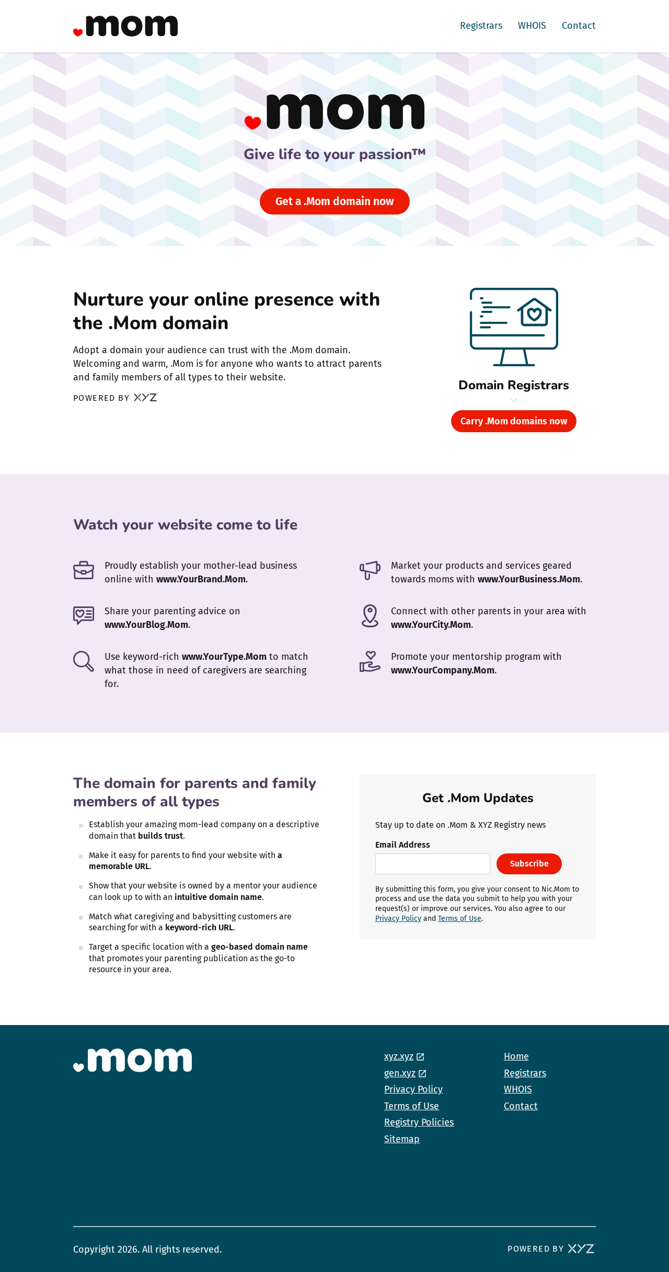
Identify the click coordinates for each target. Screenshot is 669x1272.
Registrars (481, 25)
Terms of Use (459, 918)
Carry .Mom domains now (513, 421)
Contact (579, 25)
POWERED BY (102, 398)
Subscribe (529, 864)
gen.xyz (400, 1073)
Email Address (402, 845)
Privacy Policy (398, 918)
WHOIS (532, 25)
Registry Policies (419, 1122)
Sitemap (402, 1139)
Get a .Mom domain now (334, 201)
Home (516, 1056)
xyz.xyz (398, 1056)
